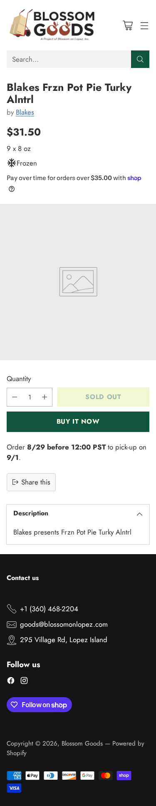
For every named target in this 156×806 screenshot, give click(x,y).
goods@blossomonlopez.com (64, 624)
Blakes (25, 112)
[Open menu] (144, 25)
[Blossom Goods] (52, 25)
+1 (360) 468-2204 (49, 609)
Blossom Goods (82, 743)
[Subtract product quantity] (14, 397)
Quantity (19, 379)
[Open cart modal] (127, 25)
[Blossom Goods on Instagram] (24, 681)
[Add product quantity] (44, 397)
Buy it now (78, 421)
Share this (35, 482)
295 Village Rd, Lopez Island (63, 640)
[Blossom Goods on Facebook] (11, 681)
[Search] (140, 59)
